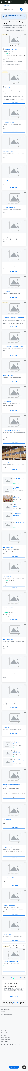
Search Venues (6, 5)
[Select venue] (23, 478)
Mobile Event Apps (4, 1018)
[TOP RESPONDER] (4, 49)
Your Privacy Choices (5, 1032)
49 (21, 977)
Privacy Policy (4, 1035)
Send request (16, 1002)
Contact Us (3, 1028)
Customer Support (4, 1030)
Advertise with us (4, 1041)
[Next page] (24, 977)
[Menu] (1, 2)
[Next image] (25, 113)
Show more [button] (13, 996)
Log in (6, 15)
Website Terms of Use (5, 1039)
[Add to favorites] (25, 34)
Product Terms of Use (5, 1037)
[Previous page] (3, 977)
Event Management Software (7, 1014)
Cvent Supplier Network (5, 1009)
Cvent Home (3, 1026)
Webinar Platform (4, 1023)
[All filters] (24, 9)
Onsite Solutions (4, 1011)
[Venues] (25, 2)
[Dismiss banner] (24, 16)
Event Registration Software (6, 1016)
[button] (14, 56)
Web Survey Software (5, 1021)
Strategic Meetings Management (7, 1020)
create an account (13, 15)
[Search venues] (21, 9)
